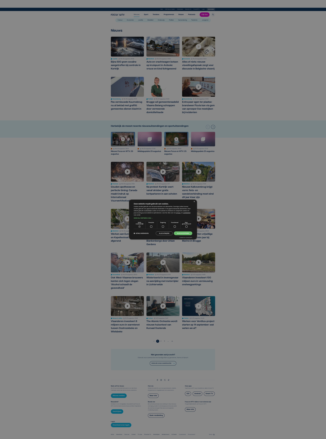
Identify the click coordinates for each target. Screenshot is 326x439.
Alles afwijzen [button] (164, 233)
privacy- (178, 213)
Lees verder (137, 215)
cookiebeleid (186, 213)
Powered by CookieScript (185, 237)
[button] (163, 218)
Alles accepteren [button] (183, 233)
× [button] (194, 201)
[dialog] (163, 219)
